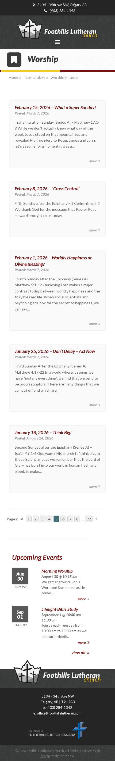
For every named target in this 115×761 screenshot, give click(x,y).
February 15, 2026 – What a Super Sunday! (55, 107)
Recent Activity (34, 78)
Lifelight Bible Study (59, 609)
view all (78, 652)
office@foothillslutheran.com (59, 713)
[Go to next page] (96, 519)
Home (13, 78)
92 (89, 519)
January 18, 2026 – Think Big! (43, 432)
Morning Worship (56, 570)
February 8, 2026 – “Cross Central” (47, 188)
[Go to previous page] (22, 519)
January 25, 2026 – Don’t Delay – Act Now (55, 351)
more (93, 161)
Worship (57, 78)
